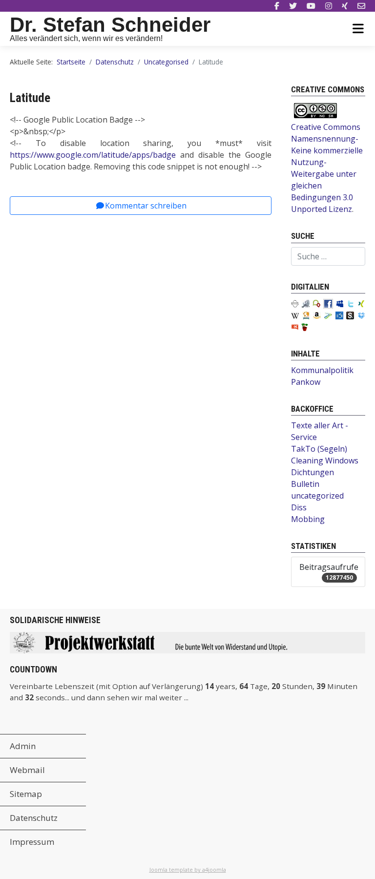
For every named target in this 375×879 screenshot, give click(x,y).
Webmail (27, 769)
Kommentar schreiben (146, 205)
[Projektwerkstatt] (187, 642)
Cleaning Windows (324, 460)
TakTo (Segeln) (319, 448)
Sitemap (26, 793)
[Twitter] (293, 6)
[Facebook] (276, 6)
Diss (299, 507)
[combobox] (328, 256)
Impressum (32, 841)
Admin (23, 746)
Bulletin (305, 484)
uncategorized (317, 495)
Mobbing (308, 519)
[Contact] (361, 6)
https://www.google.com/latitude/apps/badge (93, 154)
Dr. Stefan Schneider (110, 24)
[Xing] (345, 6)
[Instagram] (328, 6)
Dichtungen (312, 472)
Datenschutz (34, 817)
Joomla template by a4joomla (187, 869)
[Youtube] (311, 6)
